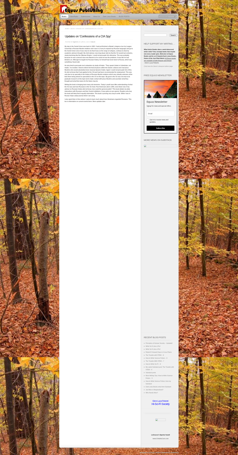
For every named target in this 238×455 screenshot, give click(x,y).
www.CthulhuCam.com (161, 438)
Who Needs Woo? (152, 393)
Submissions (85, 16)
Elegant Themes (154, 452)
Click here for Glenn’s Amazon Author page (158, 66)
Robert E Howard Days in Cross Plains (159, 352)
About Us (96, 16)
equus (75, 42)
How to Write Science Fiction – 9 (156, 358)
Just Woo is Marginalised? (154, 390)
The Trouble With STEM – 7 (155, 361)
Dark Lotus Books (109, 16)
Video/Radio (73, 16)
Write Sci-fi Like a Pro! (153, 346)
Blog (72, 29)
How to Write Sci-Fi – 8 (153, 364)
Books (64, 16)
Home (67, 29)
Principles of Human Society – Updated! (159, 343)
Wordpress (174, 452)
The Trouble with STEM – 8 (155, 355)
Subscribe (160, 128)
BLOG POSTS (124, 16)
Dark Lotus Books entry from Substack (158, 387)
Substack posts (151, 373)
